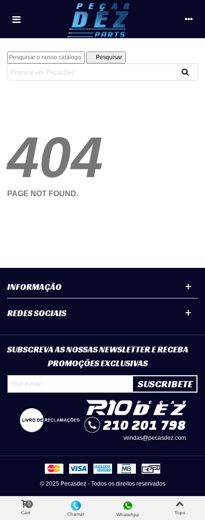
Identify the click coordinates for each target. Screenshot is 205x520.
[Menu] (16, 19)
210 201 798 (144, 424)
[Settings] (189, 19)
